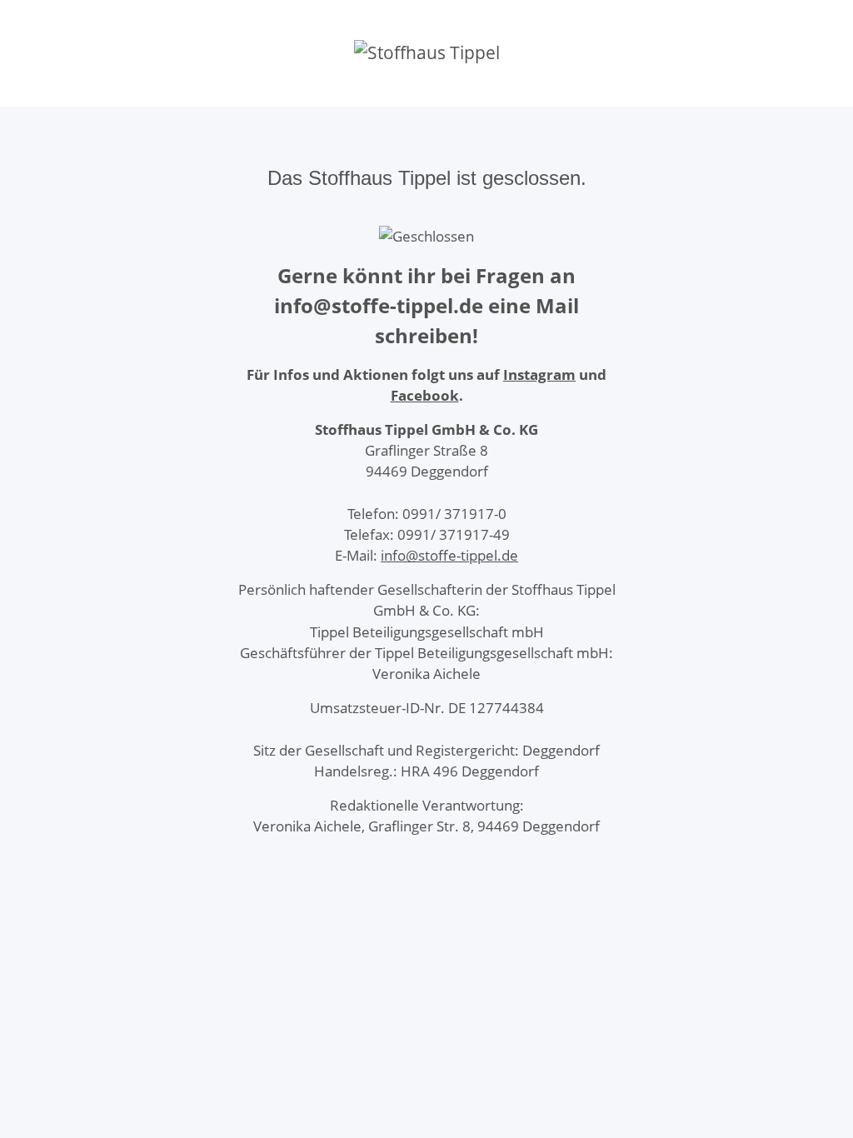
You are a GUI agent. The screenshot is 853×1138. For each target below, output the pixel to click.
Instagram (539, 374)
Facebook (425, 395)
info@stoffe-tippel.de (449, 555)
